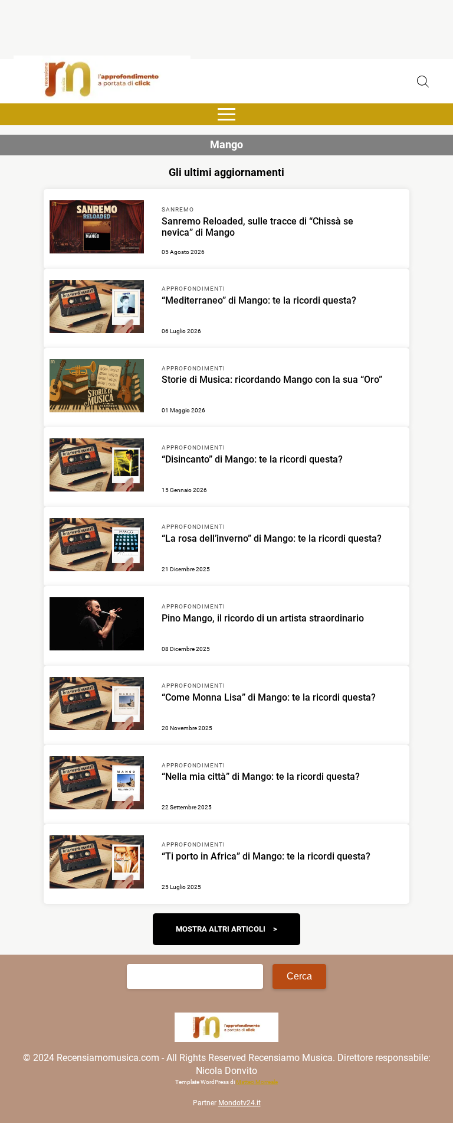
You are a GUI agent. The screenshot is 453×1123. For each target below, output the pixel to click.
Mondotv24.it (239, 1103)
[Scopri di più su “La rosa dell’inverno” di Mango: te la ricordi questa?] (97, 546)
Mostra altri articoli (220, 929)
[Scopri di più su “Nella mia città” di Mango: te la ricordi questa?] (97, 784)
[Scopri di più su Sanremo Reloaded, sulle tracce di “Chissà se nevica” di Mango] (97, 228)
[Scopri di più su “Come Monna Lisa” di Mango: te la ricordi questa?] (97, 705)
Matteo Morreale (257, 1082)
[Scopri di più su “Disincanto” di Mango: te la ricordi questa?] (97, 466)
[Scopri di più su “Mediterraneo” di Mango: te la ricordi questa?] (97, 308)
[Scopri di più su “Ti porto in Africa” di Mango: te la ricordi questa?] (97, 863)
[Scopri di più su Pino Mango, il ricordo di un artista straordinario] (97, 625)
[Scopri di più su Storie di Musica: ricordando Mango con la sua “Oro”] (97, 387)
